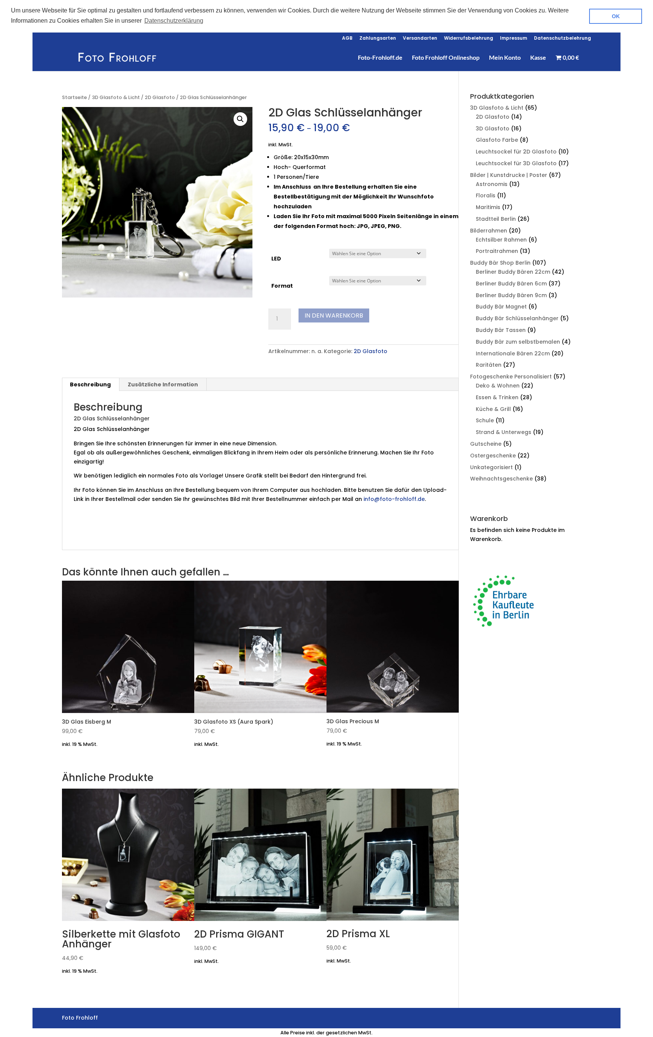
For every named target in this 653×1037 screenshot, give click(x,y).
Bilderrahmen (488, 230)
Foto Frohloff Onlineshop (446, 58)
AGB (347, 38)
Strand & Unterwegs (503, 432)
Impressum (513, 38)
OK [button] (616, 16)
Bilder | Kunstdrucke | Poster (508, 175)
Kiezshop (87, 534)
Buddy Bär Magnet (501, 306)
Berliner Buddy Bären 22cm (513, 272)
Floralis (485, 195)
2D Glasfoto (160, 97)
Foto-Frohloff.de (380, 58)
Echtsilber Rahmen (501, 239)
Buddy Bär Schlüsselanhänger (517, 318)
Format (282, 286)
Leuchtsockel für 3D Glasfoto (516, 163)
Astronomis (492, 184)
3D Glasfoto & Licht (116, 97)
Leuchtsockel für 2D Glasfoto (516, 151)
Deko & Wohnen (498, 385)
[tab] (90, 384)
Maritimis (488, 207)
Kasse (538, 58)
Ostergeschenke (493, 455)
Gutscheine (485, 444)
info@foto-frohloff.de (394, 499)
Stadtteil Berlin (496, 219)
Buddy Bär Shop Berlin (500, 263)
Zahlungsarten (377, 38)
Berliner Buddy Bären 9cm (511, 295)
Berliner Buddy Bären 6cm (511, 283)
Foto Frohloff (118, 534)
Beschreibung (90, 384)
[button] (240, 119)
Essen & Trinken (497, 397)
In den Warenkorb (334, 315)
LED (276, 258)
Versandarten (420, 38)
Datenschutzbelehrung (562, 38)
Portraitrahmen (497, 251)
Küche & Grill (493, 409)
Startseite (74, 97)
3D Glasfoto (492, 128)
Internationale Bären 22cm (513, 353)
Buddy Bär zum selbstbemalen (518, 342)
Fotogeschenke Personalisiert (511, 376)
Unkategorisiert (491, 467)
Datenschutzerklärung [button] (173, 20)
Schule (485, 420)
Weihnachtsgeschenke (501, 478)
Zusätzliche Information (163, 384)
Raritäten (488, 365)
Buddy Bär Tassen (501, 330)
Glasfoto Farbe (497, 140)
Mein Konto (505, 58)
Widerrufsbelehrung (468, 38)
